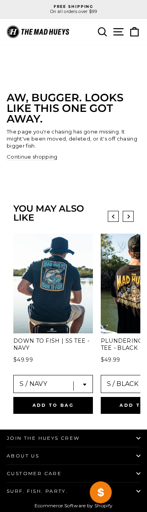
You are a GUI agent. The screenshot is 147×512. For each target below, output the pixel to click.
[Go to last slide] (113, 216)
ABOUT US (23, 456)
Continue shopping (32, 157)
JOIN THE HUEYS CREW (43, 438)
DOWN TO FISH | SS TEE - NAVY (51, 344)
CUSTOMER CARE (34, 473)
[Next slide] (128, 216)
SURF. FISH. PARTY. (37, 491)
